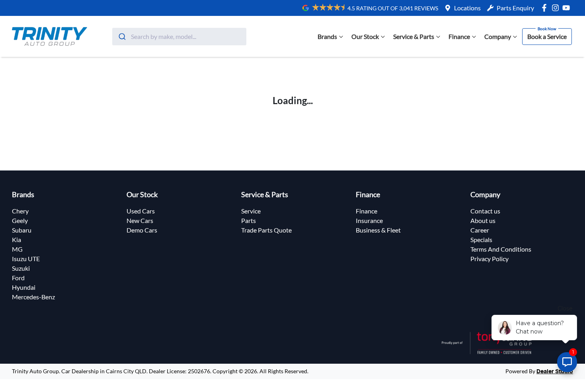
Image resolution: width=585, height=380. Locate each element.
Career (479, 230)
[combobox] (179, 36)
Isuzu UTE (26, 258)
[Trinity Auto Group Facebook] (545, 8)
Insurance (369, 220)
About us (482, 220)
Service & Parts (413, 36)
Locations (467, 8)
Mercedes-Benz (33, 297)
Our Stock (365, 36)
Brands (327, 36)
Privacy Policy (489, 258)
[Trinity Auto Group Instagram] (557, 8)
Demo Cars (142, 230)
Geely (20, 220)
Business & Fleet (378, 230)
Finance (459, 36)
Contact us (485, 211)
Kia (16, 239)
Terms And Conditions (500, 249)
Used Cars (141, 211)
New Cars (140, 220)
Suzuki (21, 268)
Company (497, 36)
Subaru (21, 230)
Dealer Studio (554, 371)
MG (17, 249)
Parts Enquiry (515, 8)
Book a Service (547, 36)
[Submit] (121, 36)
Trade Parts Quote (266, 230)
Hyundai (23, 287)
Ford (18, 277)
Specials (481, 239)
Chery (20, 211)
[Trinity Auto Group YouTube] (567, 8)
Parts (248, 220)
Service (251, 211)
